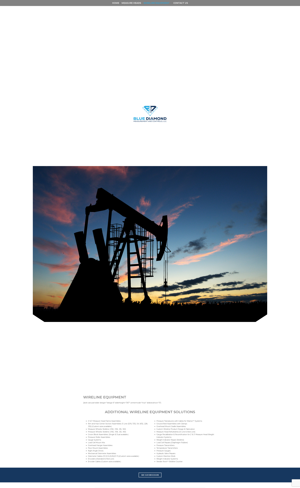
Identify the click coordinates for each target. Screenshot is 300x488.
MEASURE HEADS (131, 3)
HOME (115, 3)
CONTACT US (180, 3)
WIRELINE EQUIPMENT (156, 3)
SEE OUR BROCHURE (150, 475)
